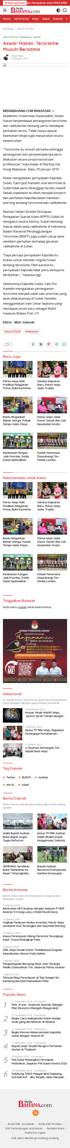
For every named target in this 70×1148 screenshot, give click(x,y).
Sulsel (36, 37)
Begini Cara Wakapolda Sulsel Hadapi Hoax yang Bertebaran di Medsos (36, 1020)
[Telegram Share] (56, 344)
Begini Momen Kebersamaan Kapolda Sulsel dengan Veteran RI (36, 1034)
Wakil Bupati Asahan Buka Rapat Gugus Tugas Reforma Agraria (16, 837)
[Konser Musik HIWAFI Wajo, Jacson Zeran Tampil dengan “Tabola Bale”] (12, 715)
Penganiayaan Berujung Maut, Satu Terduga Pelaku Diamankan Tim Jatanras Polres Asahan (34, 965)
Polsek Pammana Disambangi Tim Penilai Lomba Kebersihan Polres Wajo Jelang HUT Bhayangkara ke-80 (50, 456)
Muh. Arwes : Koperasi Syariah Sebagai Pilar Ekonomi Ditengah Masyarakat (37, 1006)
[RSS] (35, 1113)
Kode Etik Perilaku (50, 1124)
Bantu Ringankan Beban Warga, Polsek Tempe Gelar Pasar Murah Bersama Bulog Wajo (17, 420)
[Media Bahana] (24, 10)
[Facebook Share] (33, 344)
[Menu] (5, 10)
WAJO (10, 784)
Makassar (26, 37)
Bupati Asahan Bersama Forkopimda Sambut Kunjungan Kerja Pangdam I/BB (51, 870)
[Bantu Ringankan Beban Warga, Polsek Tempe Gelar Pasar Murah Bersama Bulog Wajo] (18, 405)
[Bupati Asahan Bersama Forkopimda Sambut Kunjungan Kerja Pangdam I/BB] (52, 854)
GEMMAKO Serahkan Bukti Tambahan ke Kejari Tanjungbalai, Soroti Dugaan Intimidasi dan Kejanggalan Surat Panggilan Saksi (16, 870)
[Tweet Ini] (41, 344)
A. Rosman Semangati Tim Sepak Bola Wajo (42, 749)
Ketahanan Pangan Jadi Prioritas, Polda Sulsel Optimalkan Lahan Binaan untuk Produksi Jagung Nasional (16, 456)
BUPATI (26, 777)
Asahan (43, 777)
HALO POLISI (10, 37)
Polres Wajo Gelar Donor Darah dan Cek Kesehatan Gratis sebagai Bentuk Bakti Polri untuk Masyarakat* (51, 420)
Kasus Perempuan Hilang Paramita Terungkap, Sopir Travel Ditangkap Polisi (33, 937)
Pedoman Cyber (35, 1132)
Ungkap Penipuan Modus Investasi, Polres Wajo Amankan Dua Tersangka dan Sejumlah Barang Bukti (34, 924)
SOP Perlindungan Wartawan (24, 1128)
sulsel (25, 784)
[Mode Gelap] (58, 10)
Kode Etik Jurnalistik (21, 1124)
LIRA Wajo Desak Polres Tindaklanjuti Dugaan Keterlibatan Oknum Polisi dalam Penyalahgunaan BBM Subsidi (32, 951)
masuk (22, 607)
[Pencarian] (65, 10)
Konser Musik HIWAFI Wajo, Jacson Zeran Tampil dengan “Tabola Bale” (44, 714)
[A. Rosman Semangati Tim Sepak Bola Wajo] (12, 750)
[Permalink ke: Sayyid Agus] (6, 57)
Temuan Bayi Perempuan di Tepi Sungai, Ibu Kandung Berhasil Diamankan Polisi (31, 979)
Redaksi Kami (56, 1128)
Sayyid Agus (17, 55)
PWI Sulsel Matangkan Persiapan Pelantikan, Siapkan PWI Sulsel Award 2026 (39, 1061)
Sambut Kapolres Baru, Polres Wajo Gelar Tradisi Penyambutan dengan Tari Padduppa (51, 385)
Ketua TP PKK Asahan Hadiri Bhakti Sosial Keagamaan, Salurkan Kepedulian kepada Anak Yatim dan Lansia (52, 837)
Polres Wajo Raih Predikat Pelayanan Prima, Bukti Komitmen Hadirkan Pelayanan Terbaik (17, 385)
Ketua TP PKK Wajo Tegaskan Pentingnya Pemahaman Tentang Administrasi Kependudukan (44, 731)
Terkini (10, 777)
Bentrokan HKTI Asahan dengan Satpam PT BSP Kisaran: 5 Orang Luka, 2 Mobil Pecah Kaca (33, 910)
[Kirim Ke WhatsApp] (64, 344)
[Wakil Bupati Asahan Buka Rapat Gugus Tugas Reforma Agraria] (18, 821)
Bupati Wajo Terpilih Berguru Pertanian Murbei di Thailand (37, 1047)
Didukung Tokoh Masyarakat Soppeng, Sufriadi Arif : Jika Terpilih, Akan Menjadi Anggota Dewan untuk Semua (38, 1075)
